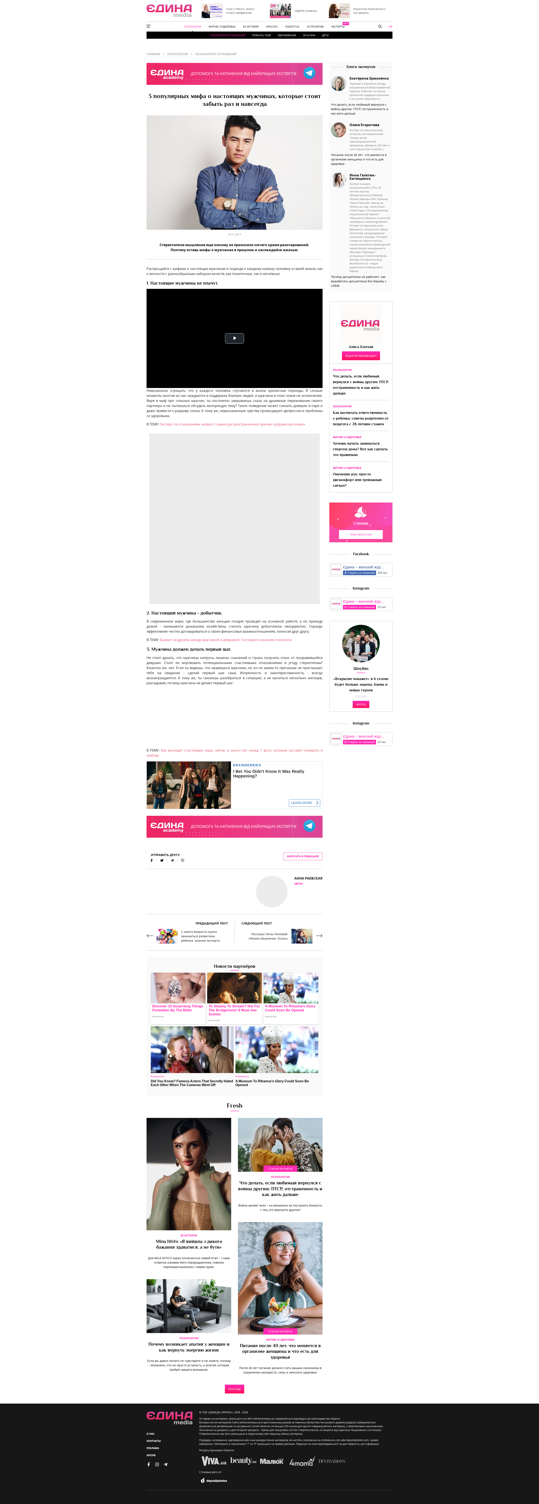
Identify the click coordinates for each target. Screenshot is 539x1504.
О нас (151, 1434)
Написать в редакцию (303, 856)
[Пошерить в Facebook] (152, 860)
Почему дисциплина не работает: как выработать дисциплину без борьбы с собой (359, 281)
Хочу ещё (234, 1389)
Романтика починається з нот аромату (369, 10)
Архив (151, 1455)
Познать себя (261, 35)
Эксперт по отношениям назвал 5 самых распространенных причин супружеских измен (232, 424)
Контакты (154, 1441)
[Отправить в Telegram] (172, 860)
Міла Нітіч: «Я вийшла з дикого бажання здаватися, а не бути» (189, 1244)
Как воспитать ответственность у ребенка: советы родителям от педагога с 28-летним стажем (360, 418)
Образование (287, 35)
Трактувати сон (361, 534)
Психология (280, 1177)
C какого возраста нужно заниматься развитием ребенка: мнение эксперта (200, 936)
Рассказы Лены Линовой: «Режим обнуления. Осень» (268, 936)
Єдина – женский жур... (363, 567)
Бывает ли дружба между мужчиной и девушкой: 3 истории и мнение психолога (226, 639)
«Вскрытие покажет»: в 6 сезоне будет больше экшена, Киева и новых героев (361, 684)
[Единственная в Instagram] (157, 1464)
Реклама (153, 1448)
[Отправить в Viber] (180, 860)
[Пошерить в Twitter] (162, 860)
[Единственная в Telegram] (165, 1464)
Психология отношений (228, 35)
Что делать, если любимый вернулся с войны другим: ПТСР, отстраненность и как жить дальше (280, 1189)
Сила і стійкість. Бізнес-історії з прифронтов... (240, 10)
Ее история (189, 1235)
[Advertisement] (235, 718)
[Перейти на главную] (169, 10)
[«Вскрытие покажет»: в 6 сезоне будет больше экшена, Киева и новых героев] (361, 644)
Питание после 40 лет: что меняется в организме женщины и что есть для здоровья (280, 1352)
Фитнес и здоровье (280, 1339)
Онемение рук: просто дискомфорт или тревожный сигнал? (357, 480)
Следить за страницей (361, 572)
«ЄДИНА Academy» (305, 10)
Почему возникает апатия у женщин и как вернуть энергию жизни (188, 1347)
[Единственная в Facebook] (149, 1464)
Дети (325, 35)
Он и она (309, 35)
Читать (361, 704)
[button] (380, 26)
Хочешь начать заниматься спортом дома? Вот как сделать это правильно (360, 449)
